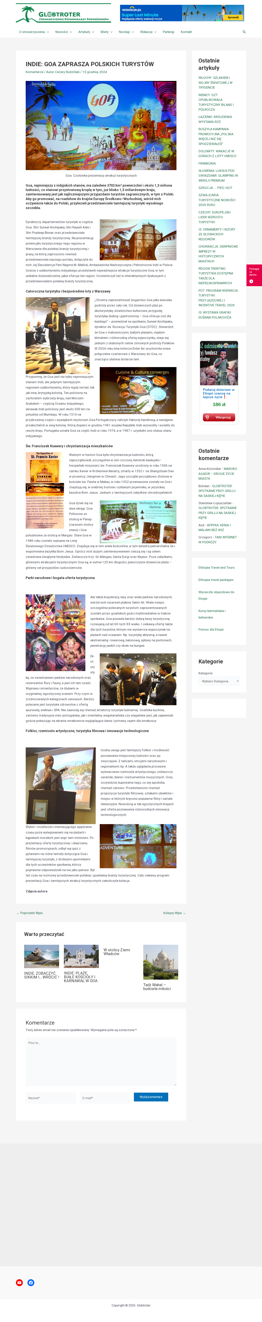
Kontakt (186, 32)
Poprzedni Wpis (29, 913)
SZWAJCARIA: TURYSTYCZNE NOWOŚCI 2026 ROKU (217, 200)
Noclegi (124, 32)
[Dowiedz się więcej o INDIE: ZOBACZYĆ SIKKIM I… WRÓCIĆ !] (41, 956)
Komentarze (34, 72)
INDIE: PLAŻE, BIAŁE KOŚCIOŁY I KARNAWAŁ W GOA (80, 977)
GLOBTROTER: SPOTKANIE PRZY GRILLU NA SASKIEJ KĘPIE (217, 491)
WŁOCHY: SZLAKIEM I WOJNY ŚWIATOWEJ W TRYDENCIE (215, 82)
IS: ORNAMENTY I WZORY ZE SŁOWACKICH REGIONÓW (217, 234)
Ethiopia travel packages (216, 580)
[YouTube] (19, 1282)
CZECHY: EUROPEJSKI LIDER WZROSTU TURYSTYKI (215, 217)
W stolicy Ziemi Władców (117, 952)
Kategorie (206, 673)
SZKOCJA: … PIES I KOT (215, 188)
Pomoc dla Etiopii (211, 629)
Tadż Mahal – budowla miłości (157, 987)
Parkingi (168, 32)
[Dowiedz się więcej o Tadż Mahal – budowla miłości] (160, 962)
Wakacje (146, 32)
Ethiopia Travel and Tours (217, 567)
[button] (47, 32)
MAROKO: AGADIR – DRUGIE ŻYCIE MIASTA (218, 473)
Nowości (61, 32)
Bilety (105, 32)
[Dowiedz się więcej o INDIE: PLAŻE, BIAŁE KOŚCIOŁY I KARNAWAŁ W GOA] (81, 956)
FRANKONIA (207, 163)
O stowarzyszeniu (32, 32)
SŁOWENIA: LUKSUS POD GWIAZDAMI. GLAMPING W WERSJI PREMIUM (218, 175)
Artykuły (84, 32)
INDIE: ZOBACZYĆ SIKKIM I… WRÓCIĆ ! (41, 975)
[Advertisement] (131, 1205)
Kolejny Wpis (174, 913)
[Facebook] (30, 1282)
